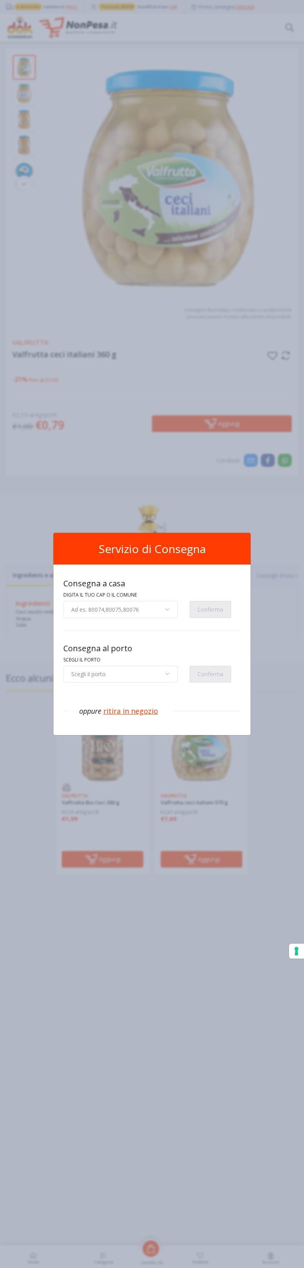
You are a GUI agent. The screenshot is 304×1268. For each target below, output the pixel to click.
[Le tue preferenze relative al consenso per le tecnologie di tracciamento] (296, 951)
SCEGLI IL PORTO (82, 660)
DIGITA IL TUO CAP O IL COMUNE (100, 595)
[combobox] (120, 609)
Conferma (210, 609)
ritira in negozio (130, 711)
